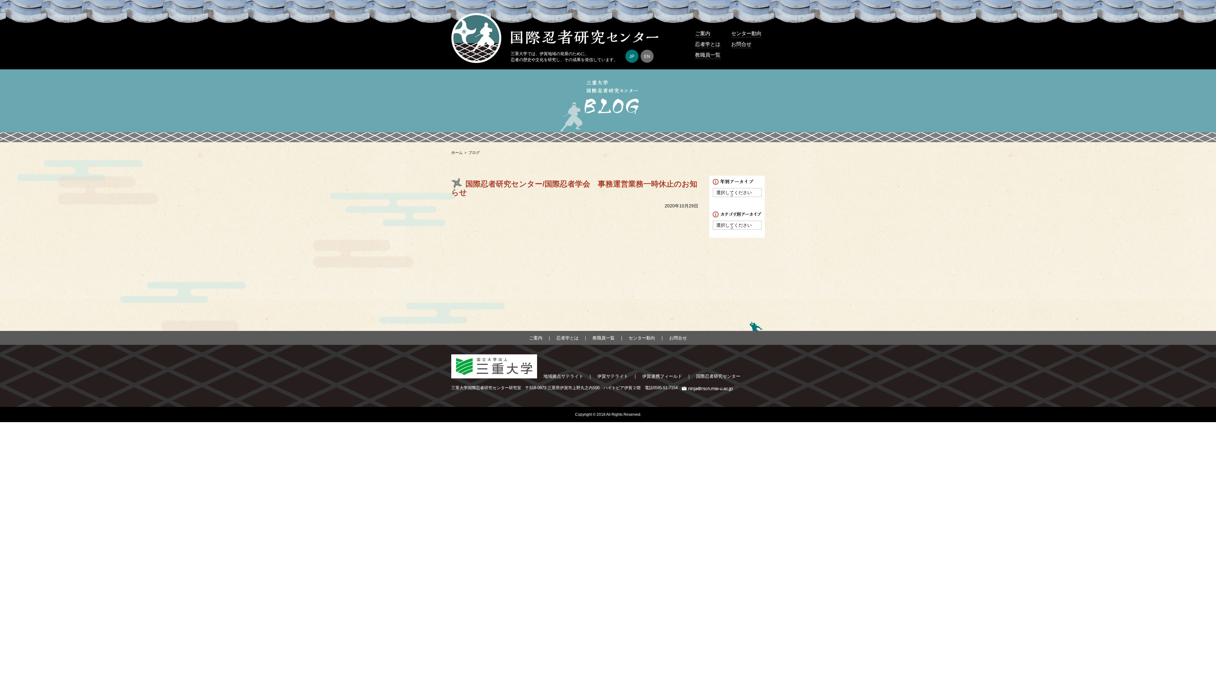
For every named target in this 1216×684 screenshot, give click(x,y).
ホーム (457, 152)
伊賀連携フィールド (662, 376)
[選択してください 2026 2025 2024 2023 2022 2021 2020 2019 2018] (737, 192)
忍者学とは (707, 44)
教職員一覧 (707, 55)
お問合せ (741, 44)
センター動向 (746, 33)
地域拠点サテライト (563, 376)
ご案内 (702, 33)
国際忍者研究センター (718, 376)
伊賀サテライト (612, 376)
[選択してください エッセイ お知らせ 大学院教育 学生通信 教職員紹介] (737, 225)
